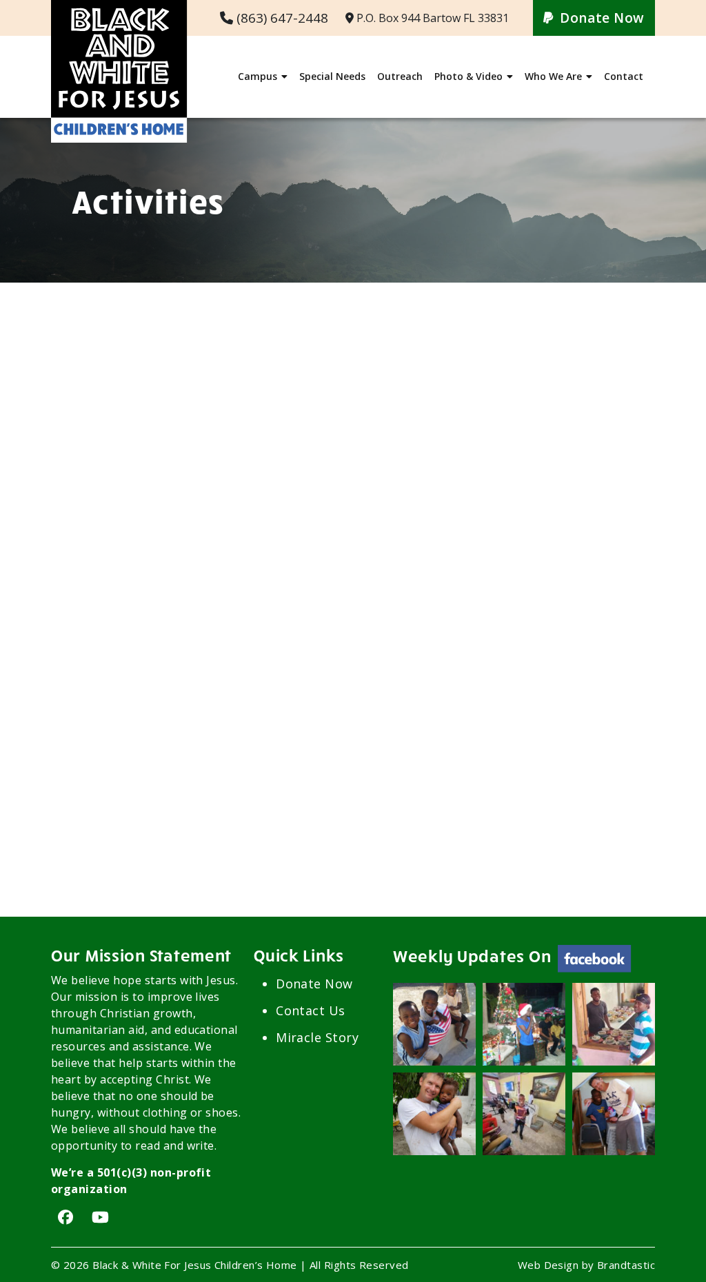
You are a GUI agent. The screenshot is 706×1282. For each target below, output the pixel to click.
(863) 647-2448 (282, 18)
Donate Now (602, 18)
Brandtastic (626, 1265)
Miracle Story (317, 1037)
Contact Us (310, 1010)
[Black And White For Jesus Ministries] (119, 9)
